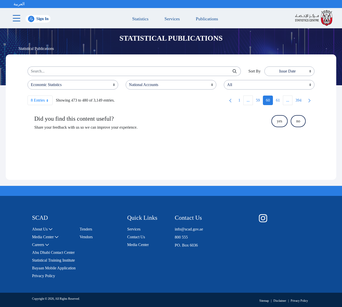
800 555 (181, 237)
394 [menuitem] (299, 101)
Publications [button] (205, 18)
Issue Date (287, 71)
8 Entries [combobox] (38, 100)
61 (279, 101)
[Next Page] (309, 100)
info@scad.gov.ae (189, 229)
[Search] (235, 71)
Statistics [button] (139, 18)
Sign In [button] (42, 19)
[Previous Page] (230, 100)
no (298, 121)
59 (259, 101)
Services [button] (171, 18)
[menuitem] (42, 229)
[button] (29, 4)
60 (269, 101)
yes (279, 121)
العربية (19, 4)
